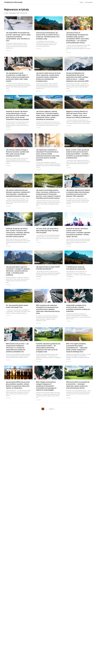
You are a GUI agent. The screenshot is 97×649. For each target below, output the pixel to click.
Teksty (81, 2)
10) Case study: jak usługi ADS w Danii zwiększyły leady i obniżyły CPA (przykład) (47, 230)
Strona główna (89, 2)
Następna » (51, 408)
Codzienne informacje (13, 2)
